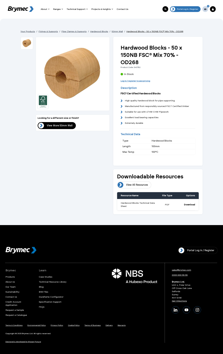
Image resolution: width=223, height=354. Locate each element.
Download (189, 205)
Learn (42, 270)
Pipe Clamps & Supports (74, 31)
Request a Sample (14, 310)
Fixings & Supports (48, 31)
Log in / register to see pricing (135, 81)
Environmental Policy (36, 325)
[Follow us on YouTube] (186, 310)
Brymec (10, 270)
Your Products (27, 31)
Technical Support (76, 9)
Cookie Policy (74, 325)
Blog (41, 287)
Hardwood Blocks (99, 31)
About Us (10, 282)
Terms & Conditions (14, 325)
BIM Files (43, 292)
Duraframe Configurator (51, 297)
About (44, 9)
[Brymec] (20, 9)
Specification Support (50, 302)
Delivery (109, 325)
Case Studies (45, 277)
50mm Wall (117, 31)
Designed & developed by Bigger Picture (23, 342)
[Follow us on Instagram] (197, 310)
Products (10, 277)
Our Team (10, 287)
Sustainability (12, 292)
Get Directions (179, 301)
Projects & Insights (101, 9)
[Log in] (213, 9)
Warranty (122, 325)
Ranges (57, 9)
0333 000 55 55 (180, 275)
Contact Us (122, 9)
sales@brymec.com (181, 270)
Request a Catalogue (16, 315)
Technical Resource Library (52, 282)
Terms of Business (92, 325)
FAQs (41, 307)
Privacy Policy (57, 325)
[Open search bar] (165, 9)
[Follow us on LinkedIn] (175, 310)
